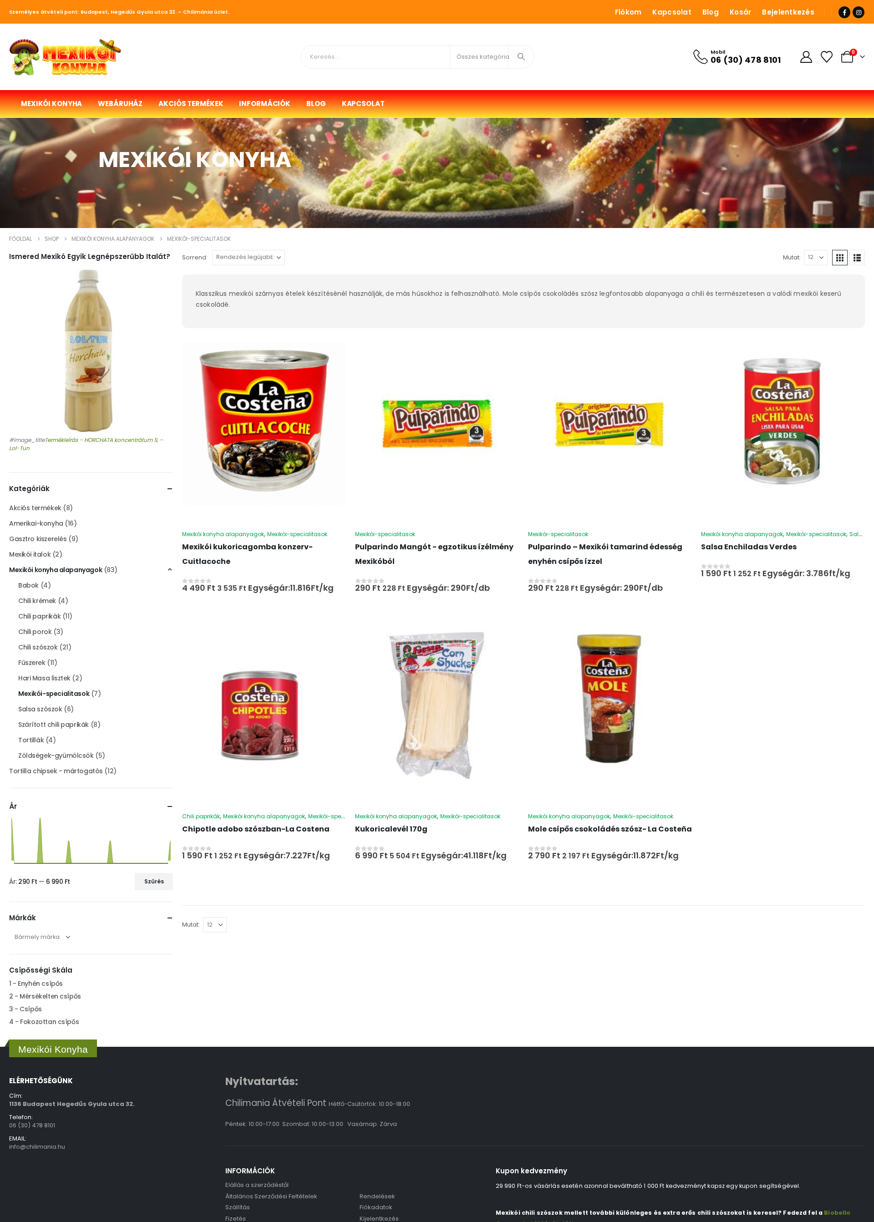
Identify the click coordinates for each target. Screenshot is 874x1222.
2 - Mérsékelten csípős (45, 996)
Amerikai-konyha (36, 523)
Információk (264, 103)
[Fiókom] (806, 57)
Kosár (740, 12)
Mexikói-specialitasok (297, 534)
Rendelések (377, 1196)
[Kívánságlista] (827, 57)
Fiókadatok (376, 1207)
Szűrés (154, 881)
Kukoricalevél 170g (391, 829)
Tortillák (31, 740)
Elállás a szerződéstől (257, 1185)
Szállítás (237, 1207)
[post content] (264, 424)
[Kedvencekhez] (264, 347)
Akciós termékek (190, 103)
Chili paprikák (201, 816)
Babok (28, 585)
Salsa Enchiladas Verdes (749, 547)
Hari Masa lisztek (44, 678)
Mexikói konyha (51, 103)
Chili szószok (38, 647)
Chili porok (34, 631)
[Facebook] (844, 12)
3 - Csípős (25, 1009)
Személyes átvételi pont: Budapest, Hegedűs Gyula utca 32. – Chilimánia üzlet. (119, 11)
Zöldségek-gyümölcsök (56, 755)
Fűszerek (32, 662)
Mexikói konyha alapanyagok (223, 534)
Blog (710, 12)
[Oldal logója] (66, 57)
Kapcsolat (671, 12)
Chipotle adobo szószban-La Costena (256, 829)
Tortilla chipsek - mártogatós (56, 771)
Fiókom (628, 12)
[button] (840, 257)
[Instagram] (858, 12)
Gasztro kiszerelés (37, 538)
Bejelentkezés (788, 12)
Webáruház (120, 103)
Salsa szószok (40, 709)
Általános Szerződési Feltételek (271, 1196)
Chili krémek (37, 600)
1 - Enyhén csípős (36, 983)
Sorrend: (195, 257)
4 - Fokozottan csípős (44, 1021)
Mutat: (792, 257)
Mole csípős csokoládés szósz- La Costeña (610, 829)
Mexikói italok (30, 554)
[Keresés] (521, 57)
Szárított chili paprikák (53, 724)
